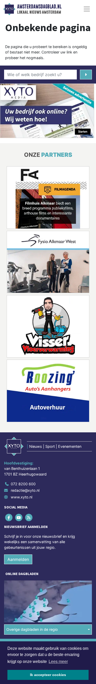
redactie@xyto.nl (25, 490)
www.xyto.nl (21, 497)
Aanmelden (18, 559)
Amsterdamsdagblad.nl (39, 6)
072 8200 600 (23, 484)
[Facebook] (9, 517)
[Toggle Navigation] (87, 9)
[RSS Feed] (29, 517)
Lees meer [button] (58, 661)
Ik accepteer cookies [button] (48, 675)
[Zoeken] (86, 74)
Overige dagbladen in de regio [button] (32, 629)
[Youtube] (19, 517)
